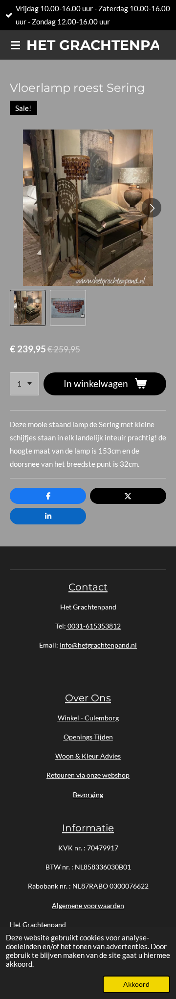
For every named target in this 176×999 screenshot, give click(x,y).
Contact (88, 587)
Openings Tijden (88, 737)
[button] (28, 308)
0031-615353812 (93, 626)
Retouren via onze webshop (88, 775)
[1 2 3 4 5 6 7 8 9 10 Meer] (24, 383)
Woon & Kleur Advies (88, 756)
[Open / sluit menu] (15, 45)
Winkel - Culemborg (88, 718)
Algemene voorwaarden (88, 905)
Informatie (88, 828)
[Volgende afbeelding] (151, 207)
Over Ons (88, 698)
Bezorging (88, 794)
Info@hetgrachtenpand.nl (98, 645)
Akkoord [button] (136, 984)
